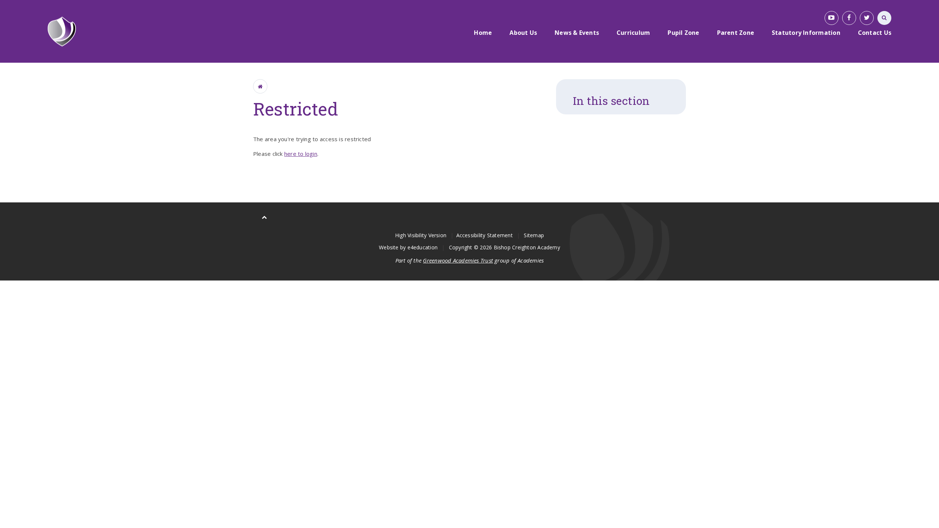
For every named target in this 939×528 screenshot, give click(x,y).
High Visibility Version (420, 235)
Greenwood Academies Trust (458, 260)
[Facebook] (849, 18)
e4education (423, 247)
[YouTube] (831, 18)
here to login (300, 153)
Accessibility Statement (484, 235)
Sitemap (534, 235)
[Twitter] (867, 18)
